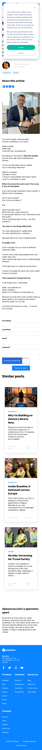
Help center (32, 692)
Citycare (5, 688)
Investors (5, 732)
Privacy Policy (21, 745)
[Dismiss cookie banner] (34, 8)
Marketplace (19, 684)
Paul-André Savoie (21, 64)
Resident (5, 680)
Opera (4, 703)
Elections (18, 680)
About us (5, 717)
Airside (4, 696)
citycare (15, 72)
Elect (4, 684)
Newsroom (31, 684)
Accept (21, 47)
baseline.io (6, 72)
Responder (19, 688)
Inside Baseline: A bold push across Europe (19, 490)
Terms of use (32, 688)
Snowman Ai (19, 692)
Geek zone (6, 728)
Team (4, 721)
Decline (21, 53)
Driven (4, 700)
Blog (29, 680)
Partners (5, 724)
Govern (4, 692)
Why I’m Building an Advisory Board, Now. (20, 419)
